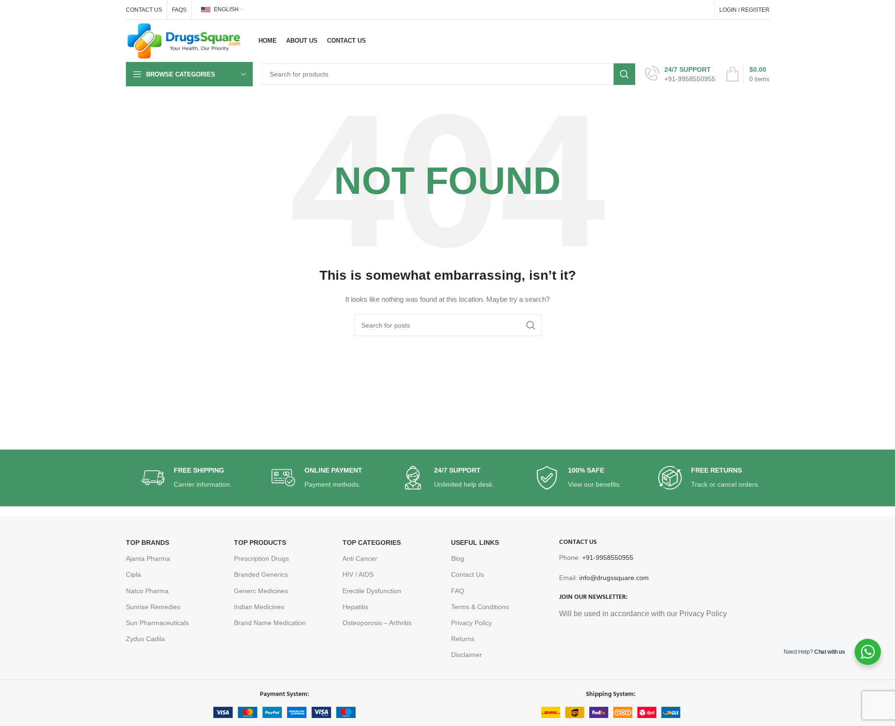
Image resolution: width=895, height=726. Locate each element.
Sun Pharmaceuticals (157, 623)
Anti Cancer (359, 558)
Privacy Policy (471, 623)
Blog (457, 558)
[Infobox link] (680, 74)
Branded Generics (261, 574)
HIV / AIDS (358, 574)
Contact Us (467, 574)
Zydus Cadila (145, 638)
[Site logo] (184, 40)
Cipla (133, 574)
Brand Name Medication (270, 623)
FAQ (457, 591)
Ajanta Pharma (148, 558)
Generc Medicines (261, 591)
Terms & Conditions (480, 607)
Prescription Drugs (261, 558)
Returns (463, 638)
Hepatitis (355, 607)
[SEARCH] (624, 74)
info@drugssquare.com (614, 577)
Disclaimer (466, 654)
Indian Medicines (259, 607)
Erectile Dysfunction (371, 591)
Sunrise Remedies (153, 607)
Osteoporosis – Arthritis (377, 623)
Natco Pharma (147, 591)
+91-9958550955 (607, 557)
